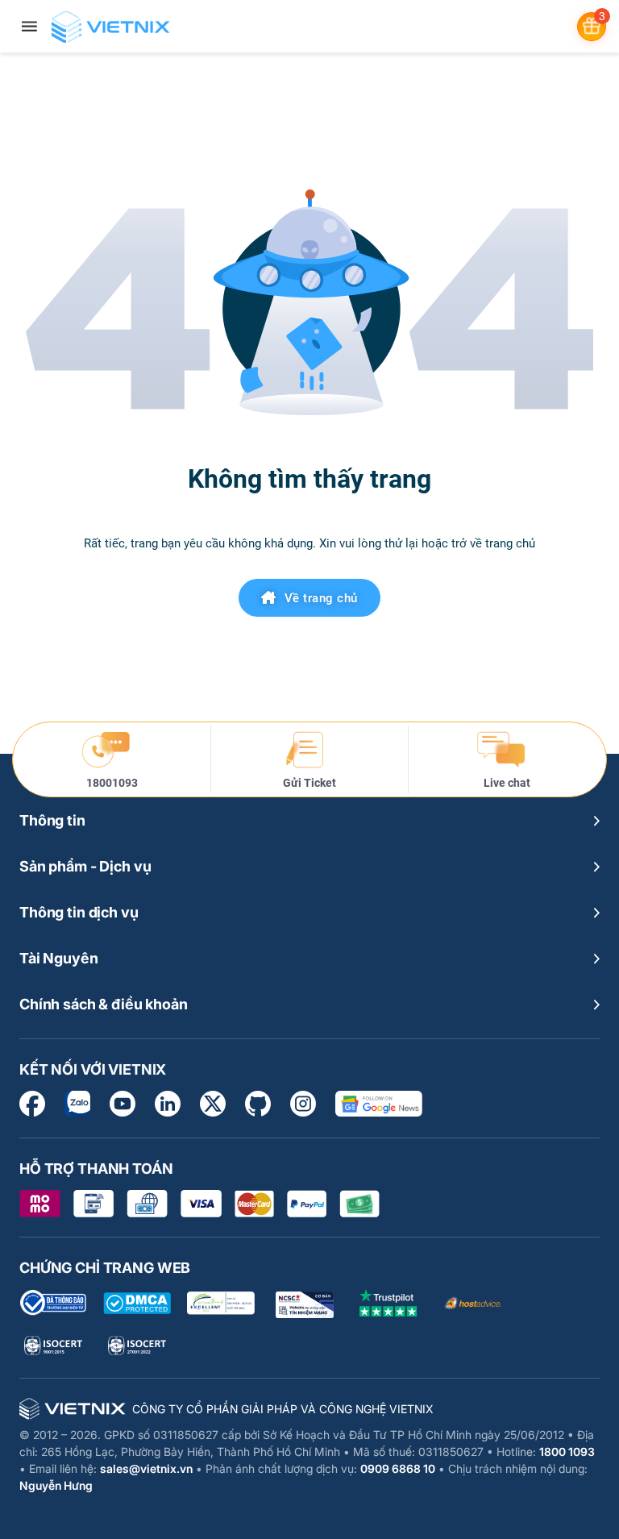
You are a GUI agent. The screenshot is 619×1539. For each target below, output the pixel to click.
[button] (309, 820)
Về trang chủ (321, 598)
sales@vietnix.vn (146, 1468)
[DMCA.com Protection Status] (137, 1303)
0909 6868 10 (397, 1468)
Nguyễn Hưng (56, 1485)
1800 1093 (567, 1451)
